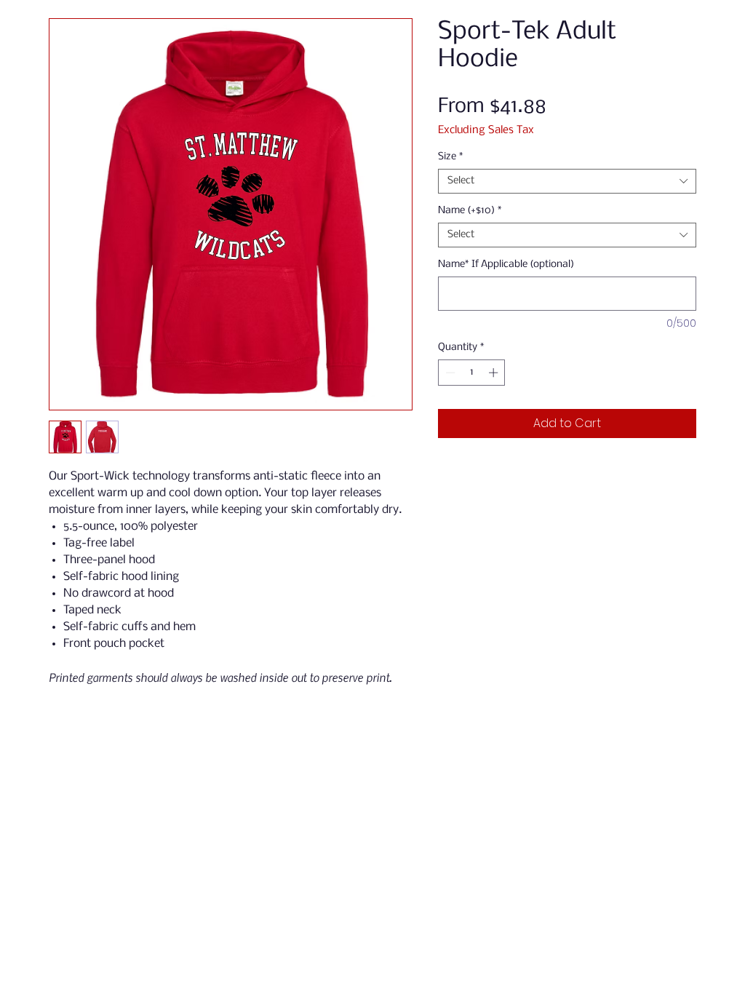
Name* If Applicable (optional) (506, 264)
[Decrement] (449, 372)
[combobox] (567, 181)
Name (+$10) (470, 210)
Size (450, 156)
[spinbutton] (472, 372)
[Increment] (494, 372)
